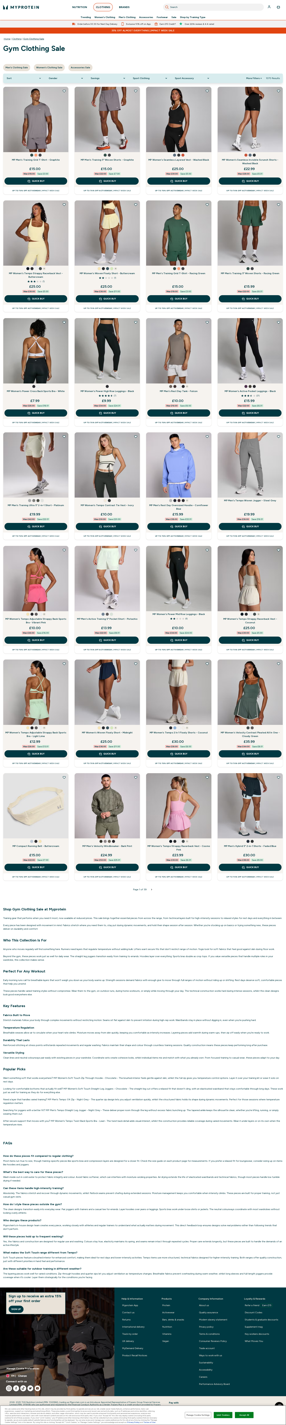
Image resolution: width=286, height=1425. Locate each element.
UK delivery (128, 1341)
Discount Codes (253, 1312)
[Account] (269, 7)
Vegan (165, 1341)
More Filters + (254, 78)
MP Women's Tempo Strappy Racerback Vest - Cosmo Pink (178, 848)
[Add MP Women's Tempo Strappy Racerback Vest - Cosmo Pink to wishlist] (207, 777)
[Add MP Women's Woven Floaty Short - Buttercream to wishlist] (136, 205)
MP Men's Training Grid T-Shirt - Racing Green (178, 273)
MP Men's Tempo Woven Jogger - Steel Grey (250, 500)
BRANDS (124, 7)
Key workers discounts (257, 1334)
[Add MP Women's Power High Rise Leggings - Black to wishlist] (136, 322)
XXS (9, 378)
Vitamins (166, 1334)
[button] (31, 155)
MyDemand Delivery (132, 1348)
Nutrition (167, 1327)
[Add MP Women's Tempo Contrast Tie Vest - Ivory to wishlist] (136, 437)
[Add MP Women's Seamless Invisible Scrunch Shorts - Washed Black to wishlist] (279, 91)
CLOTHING (103, 7)
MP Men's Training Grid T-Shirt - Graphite (36, 160)
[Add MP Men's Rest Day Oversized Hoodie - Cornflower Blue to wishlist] (207, 437)
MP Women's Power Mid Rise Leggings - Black (179, 614)
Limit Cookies (223, 1415)
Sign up (16, 1309)
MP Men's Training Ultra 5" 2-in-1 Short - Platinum (36, 505)
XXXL (80, 147)
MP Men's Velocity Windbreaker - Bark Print (107, 846)
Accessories (146, 17)
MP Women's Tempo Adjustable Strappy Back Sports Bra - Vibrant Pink (35, 621)
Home (7, 39)
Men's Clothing (127, 17)
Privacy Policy (133, 1422)
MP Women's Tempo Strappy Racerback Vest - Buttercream (36, 275)
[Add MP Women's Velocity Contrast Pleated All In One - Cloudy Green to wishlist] (279, 664)
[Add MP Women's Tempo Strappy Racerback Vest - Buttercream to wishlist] (64, 205)
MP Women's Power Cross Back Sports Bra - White (36, 391)
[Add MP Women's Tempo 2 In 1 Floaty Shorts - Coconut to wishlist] (207, 664)
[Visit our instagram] (9, 1388)
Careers (203, 1377)
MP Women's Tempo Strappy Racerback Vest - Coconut (250, 621)
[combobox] (213, 7)
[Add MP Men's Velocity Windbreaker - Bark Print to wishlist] (136, 777)
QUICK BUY (38, 181)
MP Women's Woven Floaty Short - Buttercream (107, 273)
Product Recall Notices (134, 1355)
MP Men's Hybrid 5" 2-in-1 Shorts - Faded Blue (250, 846)
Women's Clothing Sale (49, 67)
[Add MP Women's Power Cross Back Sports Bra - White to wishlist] (64, 322)
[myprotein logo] (21, 7)
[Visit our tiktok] (23, 1388)
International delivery (133, 1327)
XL (49, 147)
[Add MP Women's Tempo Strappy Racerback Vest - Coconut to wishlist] (279, 550)
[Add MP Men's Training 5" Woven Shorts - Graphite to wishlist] (136, 91)
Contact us (128, 1312)
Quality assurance (208, 1312)
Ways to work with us (210, 1355)
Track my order (130, 1334)
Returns (126, 1319)
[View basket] (278, 7)
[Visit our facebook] (16, 1388)
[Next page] (151, 889)
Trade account (207, 1348)
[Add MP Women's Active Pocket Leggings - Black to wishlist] (279, 322)
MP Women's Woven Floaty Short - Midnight (107, 732)
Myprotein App (130, 1305)
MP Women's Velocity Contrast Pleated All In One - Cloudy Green (250, 734)
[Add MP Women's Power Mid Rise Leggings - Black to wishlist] (207, 550)
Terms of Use (149, 1422)
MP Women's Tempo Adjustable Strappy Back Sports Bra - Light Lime (35, 734)
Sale (173, 17)
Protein (166, 1305)
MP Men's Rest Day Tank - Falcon (179, 391)
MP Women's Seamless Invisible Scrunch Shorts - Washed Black (250, 162)
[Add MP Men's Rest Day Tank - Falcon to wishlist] (207, 322)
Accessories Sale (80, 67)
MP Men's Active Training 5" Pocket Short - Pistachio (107, 619)
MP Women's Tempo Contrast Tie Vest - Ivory (107, 505)
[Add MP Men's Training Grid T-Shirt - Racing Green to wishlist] (207, 205)
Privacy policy (206, 1327)
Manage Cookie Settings (198, 1415)
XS (9, 147)
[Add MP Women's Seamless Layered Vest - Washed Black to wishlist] (207, 91)
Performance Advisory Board (214, 1384)
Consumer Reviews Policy (213, 1341)
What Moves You (254, 1341)
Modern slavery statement (213, 1319)
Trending (86, 17)
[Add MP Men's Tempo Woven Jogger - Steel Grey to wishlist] (279, 437)
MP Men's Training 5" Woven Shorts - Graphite (107, 160)
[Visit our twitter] (30, 1388)
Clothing (16, 39)
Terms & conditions (209, 1334)
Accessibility (205, 1369)
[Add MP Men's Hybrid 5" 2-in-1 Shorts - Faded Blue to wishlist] (279, 777)
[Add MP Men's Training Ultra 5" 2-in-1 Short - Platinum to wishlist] (64, 437)
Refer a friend (258, 1305)
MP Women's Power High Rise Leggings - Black (107, 391)
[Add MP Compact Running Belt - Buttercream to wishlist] (64, 777)
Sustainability (206, 1362)
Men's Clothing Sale (17, 67)
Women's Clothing (104, 17)
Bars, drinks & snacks (173, 1319)
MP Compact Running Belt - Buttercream (36, 846)
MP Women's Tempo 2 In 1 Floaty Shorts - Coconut (179, 732)
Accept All (244, 1415)
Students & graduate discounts (261, 1319)
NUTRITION (79, 7)
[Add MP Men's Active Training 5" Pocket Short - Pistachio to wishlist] (136, 550)
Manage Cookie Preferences (23, 1368)
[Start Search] (167, 7)
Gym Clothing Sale (33, 39)
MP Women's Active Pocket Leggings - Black (250, 391)
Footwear (162, 17)
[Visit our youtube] (38, 1388)
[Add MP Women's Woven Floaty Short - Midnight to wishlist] (136, 664)
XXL (59, 147)
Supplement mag (254, 1327)
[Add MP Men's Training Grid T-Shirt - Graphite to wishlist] (64, 91)
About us (204, 1305)
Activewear (168, 1312)
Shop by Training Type (192, 17)
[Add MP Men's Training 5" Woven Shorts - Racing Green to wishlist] (279, 205)
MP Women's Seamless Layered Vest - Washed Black (178, 160)
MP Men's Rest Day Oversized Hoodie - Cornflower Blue (178, 507)
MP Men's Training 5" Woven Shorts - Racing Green (250, 273)
